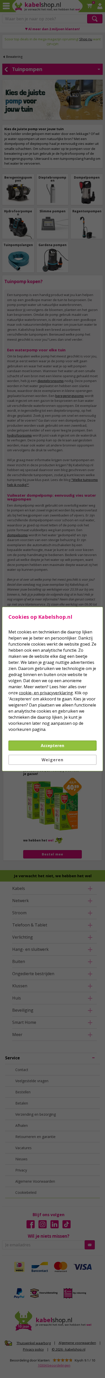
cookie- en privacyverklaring (46, 693)
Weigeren (52, 760)
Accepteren (52, 745)
